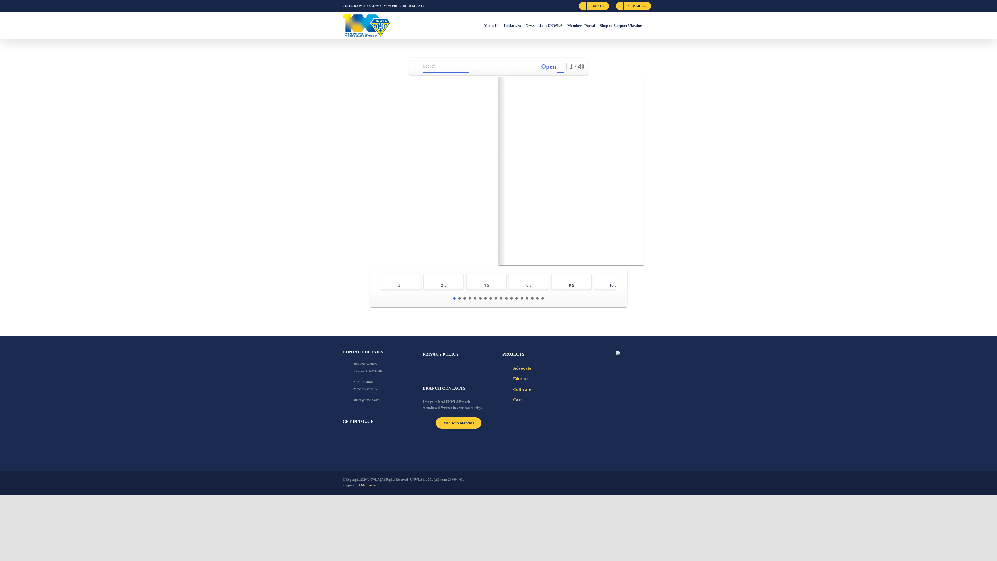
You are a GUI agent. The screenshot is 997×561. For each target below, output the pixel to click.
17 (537, 298)
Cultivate (522, 389)
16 (532, 298)
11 (506, 298)
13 (516, 298)
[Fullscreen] (504, 66)
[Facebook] (344, 435)
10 (501, 298)
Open (548, 66)
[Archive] (414, 66)
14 (522, 298)
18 (542, 298)
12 (511, 298)
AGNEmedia (367, 485)
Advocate (522, 368)
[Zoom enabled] (515, 66)
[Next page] (532, 66)
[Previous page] (526, 66)
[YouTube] (351, 435)
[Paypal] (358, 435)
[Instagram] (365, 435)
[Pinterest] (372, 435)
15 (527, 298)
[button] (648, 25)
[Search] (472, 66)
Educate (521, 378)
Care (518, 399)
